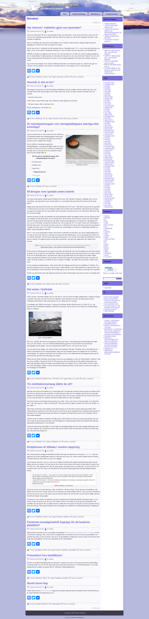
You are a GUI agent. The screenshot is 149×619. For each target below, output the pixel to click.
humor (61, 118)
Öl (43, 118)
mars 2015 (107, 173)
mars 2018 (107, 125)
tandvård (65, 578)
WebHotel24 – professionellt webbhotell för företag (112, 352)
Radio (106, 246)
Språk (106, 251)
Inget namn (35, 168)
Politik (45, 550)
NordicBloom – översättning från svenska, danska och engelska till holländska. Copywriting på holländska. (113, 331)
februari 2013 (108, 207)
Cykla (106, 223)
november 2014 (109, 180)
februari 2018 (108, 127)
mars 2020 (107, 113)
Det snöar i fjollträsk (39, 289)
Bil (105, 219)
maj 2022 (107, 102)
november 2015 (109, 162)
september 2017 (109, 136)
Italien (106, 237)
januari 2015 (108, 176)
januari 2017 (108, 144)
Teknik (106, 255)
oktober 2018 (108, 120)
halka (70, 378)
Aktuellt (38, 378)
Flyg (105, 226)
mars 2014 (107, 192)
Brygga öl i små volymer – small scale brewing (112, 301)
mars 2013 (107, 205)
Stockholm (56, 378)
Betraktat (39, 77)
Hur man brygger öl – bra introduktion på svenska (112, 306)
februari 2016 (108, 157)
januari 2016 (108, 159)
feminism (58, 550)
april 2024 (107, 89)
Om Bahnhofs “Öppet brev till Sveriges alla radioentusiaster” (112, 70)
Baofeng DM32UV (110, 23)
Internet (45, 77)
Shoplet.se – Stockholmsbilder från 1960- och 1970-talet (111, 339)
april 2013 (107, 203)
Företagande (108, 228)
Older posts (95, 22)
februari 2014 (108, 194)
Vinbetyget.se (108, 348)
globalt (58, 604)
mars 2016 (107, 155)
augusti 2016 (108, 150)
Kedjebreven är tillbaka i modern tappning (53, 446)
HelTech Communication (78, 617)
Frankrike (107, 232)
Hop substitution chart (111, 304)
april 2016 (107, 153)
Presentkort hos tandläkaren (44, 555)
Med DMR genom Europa (111, 62)
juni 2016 (107, 152)
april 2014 (107, 191)
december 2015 (109, 160)
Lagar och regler (109, 239)
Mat (105, 241)
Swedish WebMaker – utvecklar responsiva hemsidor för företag (111, 345)
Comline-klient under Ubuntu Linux (111, 26)
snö (73, 378)
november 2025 (109, 82)
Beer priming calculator (111, 297)
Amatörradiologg (79, 14)
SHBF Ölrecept (109, 311)
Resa (106, 249)
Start (65, 14)
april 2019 (107, 118)
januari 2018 (108, 128)
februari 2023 (108, 97)
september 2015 (109, 166)
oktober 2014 (108, 182)
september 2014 (109, 184)
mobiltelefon (54, 441)
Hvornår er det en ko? (40, 82)
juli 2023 (107, 93)
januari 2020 (108, 114)
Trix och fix (107, 256)
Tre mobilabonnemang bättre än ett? (50, 383)
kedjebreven (88, 454)
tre (60, 441)
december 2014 (109, 178)
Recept (106, 248)
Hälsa (44, 578)
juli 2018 (107, 123)
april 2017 (107, 141)
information (60, 77)
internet (66, 77)
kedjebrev (66, 517)
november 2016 (109, 146)
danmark (56, 118)
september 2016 (109, 148)
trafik (77, 378)
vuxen (53, 284)
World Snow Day (37, 583)
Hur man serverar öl (110, 309)
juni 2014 (107, 187)
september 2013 (109, 198)
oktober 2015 (108, 164)
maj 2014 (107, 189)
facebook (59, 517)
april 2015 (107, 171)
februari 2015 (108, 175)
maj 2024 (107, 88)
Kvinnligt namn (37, 162)
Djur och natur (108, 224)
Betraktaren (95, 14)
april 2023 (107, 95)
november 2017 (109, 132)
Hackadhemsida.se (110, 323)
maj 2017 (107, 139)
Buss (50, 378)
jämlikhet (65, 550)
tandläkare (58, 578)
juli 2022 (107, 100)
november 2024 (109, 84)
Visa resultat (36, 175)
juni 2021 (107, 111)
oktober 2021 (108, 107)
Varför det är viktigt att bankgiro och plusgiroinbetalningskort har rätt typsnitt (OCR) (113, 31)
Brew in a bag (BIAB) (111, 298)
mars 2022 (107, 104)
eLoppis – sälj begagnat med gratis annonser (111, 321)
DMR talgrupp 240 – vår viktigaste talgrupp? (112, 52)
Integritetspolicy (112, 14)
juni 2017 (107, 137)
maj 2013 (107, 201)
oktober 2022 (108, 98)
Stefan (51, 31)
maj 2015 (107, 169)
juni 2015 (107, 167)
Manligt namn (36, 165)
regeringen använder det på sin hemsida (82, 532)
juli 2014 (107, 185)
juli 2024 (107, 86)
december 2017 (109, 130)
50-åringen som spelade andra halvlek (50, 191)
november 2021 (109, 105)
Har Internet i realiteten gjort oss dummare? (54, 27)
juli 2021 (107, 109)
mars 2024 (107, 91)
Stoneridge (107, 287)
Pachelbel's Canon (110, 336)
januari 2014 (108, 196)
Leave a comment (77, 77)
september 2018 (109, 121)
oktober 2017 (108, 134)
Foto (105, 230)
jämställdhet (72, 550)
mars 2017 (107, 143)
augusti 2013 (108, 199)
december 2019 (109, 116)
